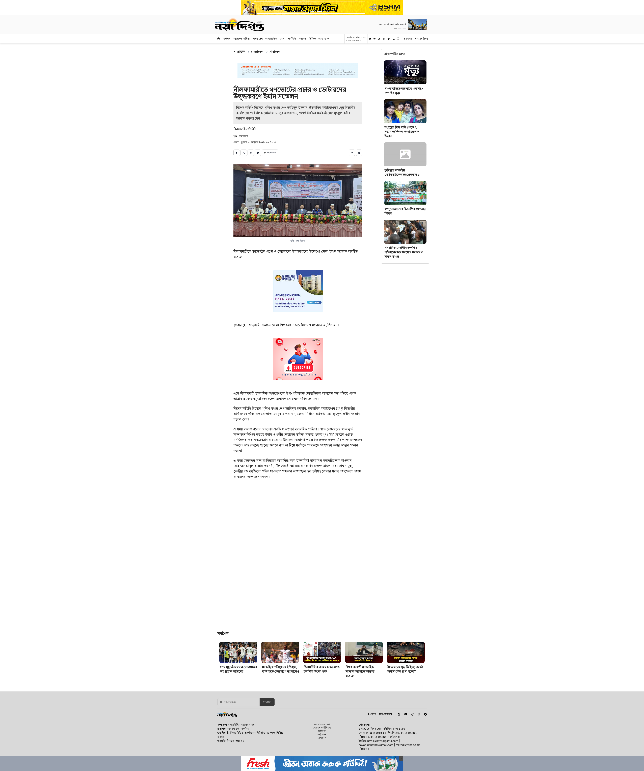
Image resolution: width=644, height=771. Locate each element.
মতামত (302, 38)
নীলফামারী (243, 136)
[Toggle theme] (394, 38)
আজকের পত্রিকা (241, 38)
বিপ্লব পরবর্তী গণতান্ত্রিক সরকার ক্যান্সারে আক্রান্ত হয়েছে (360, 695)
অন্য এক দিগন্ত (421, 38)
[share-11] (352, 153)
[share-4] (258, 153)
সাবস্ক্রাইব (267, 725)
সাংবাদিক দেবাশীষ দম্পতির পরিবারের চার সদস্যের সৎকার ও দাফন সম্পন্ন (404, 252)
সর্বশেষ (226, 38)
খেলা (282, 38)
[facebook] (369, 39)
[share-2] (243, 153)
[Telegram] (388, 39)
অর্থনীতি (292, 38)
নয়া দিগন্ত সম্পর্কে (322, 747)
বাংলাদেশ (258, 38)
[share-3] (251, 153)
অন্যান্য (322, 38)
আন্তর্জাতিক (271, 38)
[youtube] (374, 39)
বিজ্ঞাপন (322, 754)
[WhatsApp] (384, 39)
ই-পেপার (408, 38)
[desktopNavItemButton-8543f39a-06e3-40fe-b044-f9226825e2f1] (327, 38)
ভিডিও (312, 38)
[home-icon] (218, 38)
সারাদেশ (274, 52)
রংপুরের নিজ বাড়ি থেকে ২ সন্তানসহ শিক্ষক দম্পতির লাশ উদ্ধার (402, 131)
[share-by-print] (359, 153)
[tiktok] (379, 39)
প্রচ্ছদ (241, 52)
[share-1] (236, 153)
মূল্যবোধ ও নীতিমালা (322, 751)
